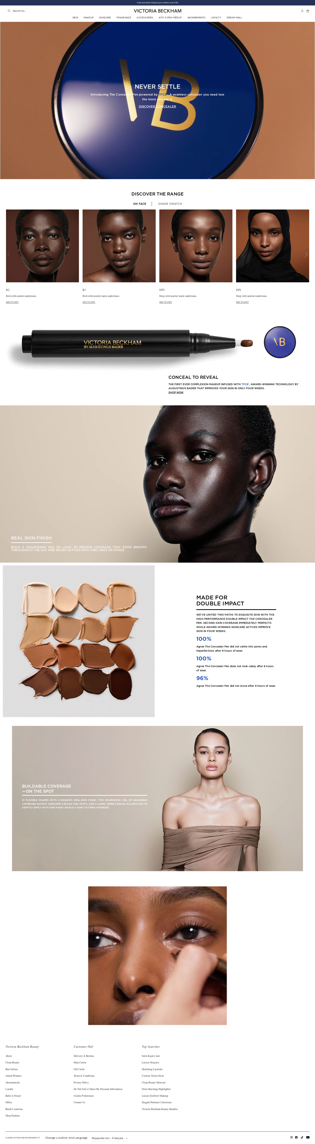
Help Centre (80, 1063)
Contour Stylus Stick (153, 1076)
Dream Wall (234, 17)
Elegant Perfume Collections (156, 1102)
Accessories (145, 17)
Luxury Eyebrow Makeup (155, 1096)
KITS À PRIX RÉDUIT (170, 17)
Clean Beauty (12, 1063)
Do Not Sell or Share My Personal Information (98, 1089)
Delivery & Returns (84, 1056)
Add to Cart (12, 302)
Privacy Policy (81, 1083)
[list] (157, 256)
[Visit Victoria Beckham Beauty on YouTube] (308, 1138)
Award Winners (13, 1076)
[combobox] (49, 11)
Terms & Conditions (84, 1076)
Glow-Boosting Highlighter (156, 1089)
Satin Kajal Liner (151, 1056)
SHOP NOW (176, 392)
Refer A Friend (13, 1096)
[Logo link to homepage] (157, 11)
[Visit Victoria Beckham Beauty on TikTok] (302, 1138)
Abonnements (196, 17)
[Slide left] (10, 254)
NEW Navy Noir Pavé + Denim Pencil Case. (157, 3)
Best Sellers (11, 1069)
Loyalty (216, 17)
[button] (308, 11)
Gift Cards (79, 1069)
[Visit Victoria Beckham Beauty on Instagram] (291, 1138)
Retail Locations (13, 1109)
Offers (8, 1102)
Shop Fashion (12, 1116)
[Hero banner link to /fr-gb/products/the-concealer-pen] (157, 100)
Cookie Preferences (84, 1096)
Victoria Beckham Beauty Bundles (160, 1109)
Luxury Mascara (150, 1063)
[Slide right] (305, 254)
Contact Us (79, 1102)
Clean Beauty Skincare (154, 1083)
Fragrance (123, 17)
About (8, 1056)
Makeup (89, 17)
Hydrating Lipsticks (152, 1069)
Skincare (105, 17)
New (75, 17)
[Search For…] (9, 11)
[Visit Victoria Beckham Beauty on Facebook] (296, 1138)
